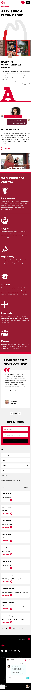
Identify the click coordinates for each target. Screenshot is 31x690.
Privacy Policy (6, 665)
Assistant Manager (8, 575)
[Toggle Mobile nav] (28, 2)
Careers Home (6, 657)
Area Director (6, 493)
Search (15, 440)
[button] (7, 148)
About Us (19, 657)
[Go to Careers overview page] (3, 2)
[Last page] (3, 631)
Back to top (22, 639)
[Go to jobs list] (23, 2)
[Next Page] (25, 628)
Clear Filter (4, 475)
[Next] (19, 413)
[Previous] (11, 413)
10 (22, 628)
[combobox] (15, 435)
